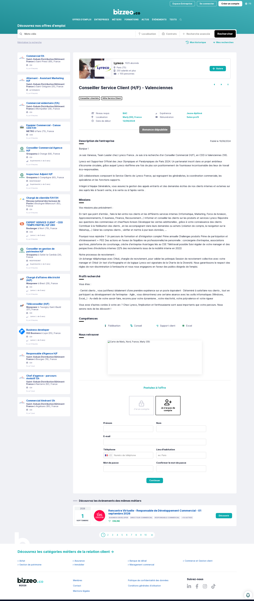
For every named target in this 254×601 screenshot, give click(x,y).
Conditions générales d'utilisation (144, 585)
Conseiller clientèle (89, 98)
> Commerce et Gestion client (198, 561)
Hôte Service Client (112, 98)
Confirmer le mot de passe (171, 462)
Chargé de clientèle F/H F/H (42, 197)
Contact (77, 585)
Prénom (107, 423)
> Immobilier (78, 564)
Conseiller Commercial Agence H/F (44, 149)
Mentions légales (81, 591)
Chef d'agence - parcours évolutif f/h (41, 377)
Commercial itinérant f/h (40, 400)
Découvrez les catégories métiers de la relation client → (65, 551)
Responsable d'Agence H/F (41, 353)
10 (145, 535)
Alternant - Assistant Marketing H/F (45, 79)
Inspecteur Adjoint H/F (39, 174)
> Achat (21, 561)
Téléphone (109, 449)
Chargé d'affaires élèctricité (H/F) (43, 279)
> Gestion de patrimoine (29, 564)
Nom (158, 423)
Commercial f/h (35, 56)
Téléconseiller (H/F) (37, 304)
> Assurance (79, 561)
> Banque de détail (137, 561)
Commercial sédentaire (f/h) (43, 103)
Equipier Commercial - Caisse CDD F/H (43, 126)
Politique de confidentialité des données (148, 580)
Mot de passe (111, 462)
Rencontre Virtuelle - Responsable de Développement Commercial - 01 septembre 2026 (154, 512)
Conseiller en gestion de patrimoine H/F (40, 250)
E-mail (106, 436)
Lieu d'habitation (165, 449)
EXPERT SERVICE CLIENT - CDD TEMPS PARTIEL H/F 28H (44, 223)
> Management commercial (141, 564)
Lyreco (118, 63)
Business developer (37, 329)
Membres (77, 580)
